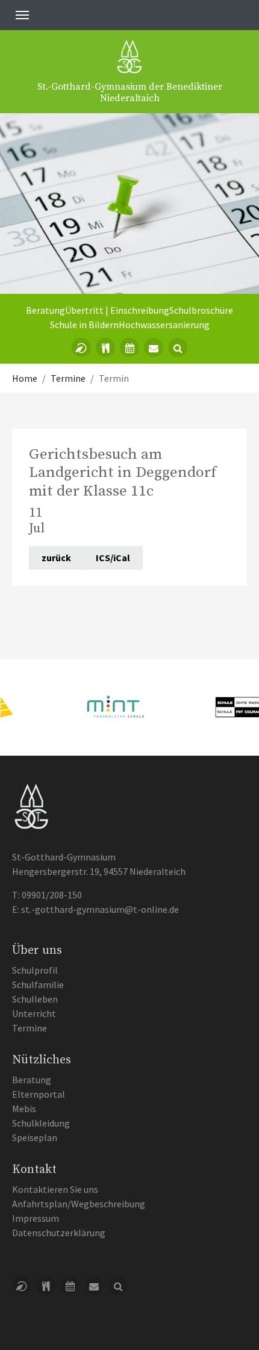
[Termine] (129, 347)
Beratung (45, 310)
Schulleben (35, 999)
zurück (56, 558)
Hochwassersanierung (164, 325)
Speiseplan (34, 1137)
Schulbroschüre (201, 310)
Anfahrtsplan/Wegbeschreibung (78, 1204)
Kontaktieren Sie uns (55, 1189)
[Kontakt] (153, 347)
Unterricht (34, 1013)
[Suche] (177, 347)
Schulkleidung (41, 1123)
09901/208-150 (52, 895)
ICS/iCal (113, 558)
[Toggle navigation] (22, 15)
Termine (29, 1028)
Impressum (35, 1218)
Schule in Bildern (84, 325)
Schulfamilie (38, 984)
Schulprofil (35, 970)
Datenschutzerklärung (58, 1233)
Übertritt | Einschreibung (117, 310)
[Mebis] (81, 347)
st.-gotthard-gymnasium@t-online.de (100, 909)
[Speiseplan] (105, 347)
